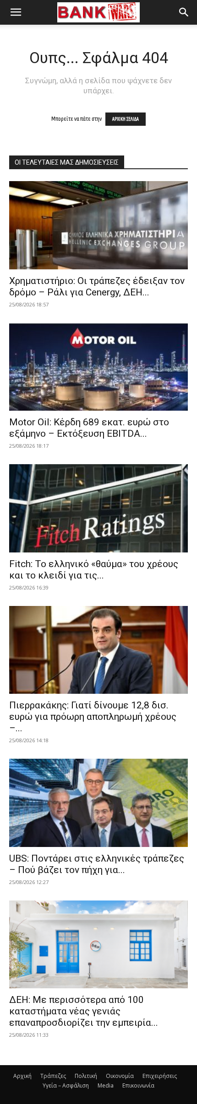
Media (106, 1085)
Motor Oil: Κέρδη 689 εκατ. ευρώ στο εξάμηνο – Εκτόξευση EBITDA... (89, 428)
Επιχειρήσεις (159, 1076)
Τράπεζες (53, 1076)
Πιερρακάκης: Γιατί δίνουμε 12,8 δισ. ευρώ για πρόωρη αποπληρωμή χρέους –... (92, 717)
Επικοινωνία (138, 1085)
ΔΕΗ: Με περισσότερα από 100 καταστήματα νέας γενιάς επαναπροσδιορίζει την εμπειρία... (83, 1011)
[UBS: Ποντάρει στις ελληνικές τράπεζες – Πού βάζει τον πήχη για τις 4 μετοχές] (98, 803)
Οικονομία (120, 1076)
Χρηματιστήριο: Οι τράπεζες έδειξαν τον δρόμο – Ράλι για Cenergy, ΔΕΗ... (97, 286)
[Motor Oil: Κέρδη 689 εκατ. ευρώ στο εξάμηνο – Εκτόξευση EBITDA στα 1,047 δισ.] (98, 367)
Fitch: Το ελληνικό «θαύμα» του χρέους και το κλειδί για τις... (93, 569)
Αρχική (22, 1076)
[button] (15, 12)
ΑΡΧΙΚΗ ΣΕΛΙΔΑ (125, 119)
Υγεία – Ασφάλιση (66, 1085)
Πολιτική (86, 1076)
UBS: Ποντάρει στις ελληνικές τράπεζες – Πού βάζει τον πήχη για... (96, 864)
